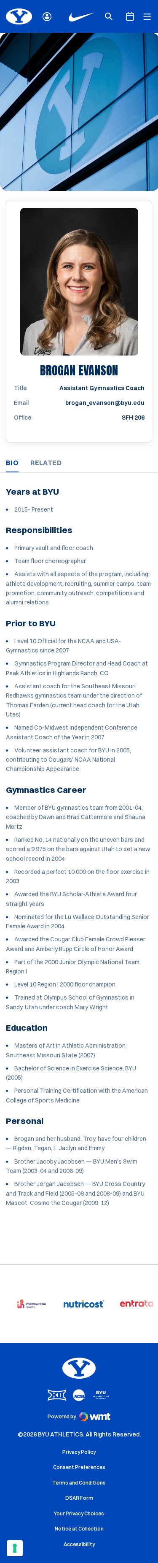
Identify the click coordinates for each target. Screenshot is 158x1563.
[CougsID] (47, 16)
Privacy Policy (79, 1452)
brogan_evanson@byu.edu (105, 403)
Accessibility (79, 1544)
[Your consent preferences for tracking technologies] (15, 1548)
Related (46, 462)
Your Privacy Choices (79, 1513)
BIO (12, 462)
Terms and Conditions (79, 1482)
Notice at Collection (79, 1528)
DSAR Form (79, 1498)
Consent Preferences (79, 1467)
